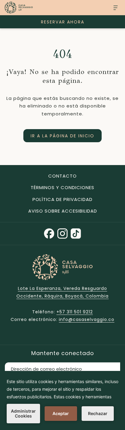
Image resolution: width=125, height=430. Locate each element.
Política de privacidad (62, 199)
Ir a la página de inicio (62, 136)
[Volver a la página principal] (19, 7)
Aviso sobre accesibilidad (62, 211)
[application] (62, 400)
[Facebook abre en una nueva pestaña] (49, 233)
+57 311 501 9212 (74, 312)
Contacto (62, 176)
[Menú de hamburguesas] (113, 8)
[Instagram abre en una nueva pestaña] (62, 233)
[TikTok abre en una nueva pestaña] (76, 233)
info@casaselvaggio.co (86, 319)
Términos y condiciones (62, 187)
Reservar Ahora (62, 22)
